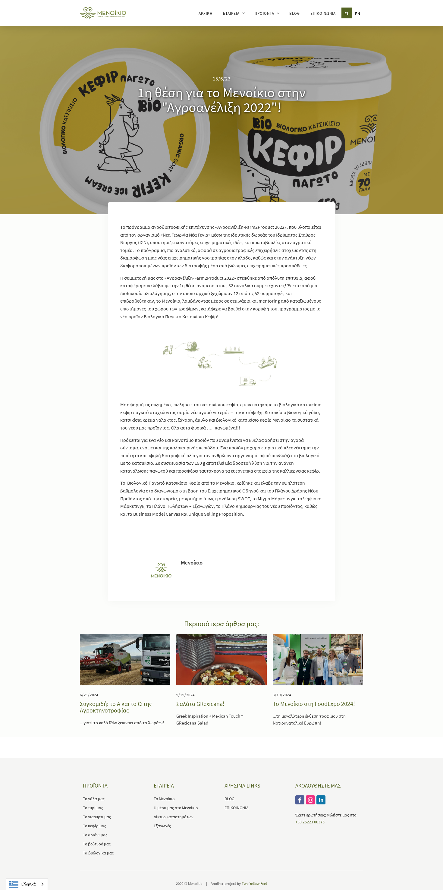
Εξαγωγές (162, 826)
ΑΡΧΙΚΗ (205, 13)
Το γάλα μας (94, 798)
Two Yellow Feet (254, 883)
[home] (103, 12)
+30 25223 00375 (310, 822)
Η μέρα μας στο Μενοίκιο (176, 807)
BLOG (294, 13)
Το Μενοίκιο (164, 798)
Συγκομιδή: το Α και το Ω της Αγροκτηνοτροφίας (116, 707)
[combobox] (27, 884)
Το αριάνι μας (95, 835)
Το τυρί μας (93, 807)
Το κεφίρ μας (94, 826)
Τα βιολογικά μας (98, 853)
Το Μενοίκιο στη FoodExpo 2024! (314, 703)
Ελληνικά (28, 884)
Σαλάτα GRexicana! (200, 703)
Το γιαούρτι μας (97, 816)
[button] (233, 13)
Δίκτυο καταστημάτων (173, 816)
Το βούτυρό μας (97, 844)
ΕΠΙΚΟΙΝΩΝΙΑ (323, 13)
